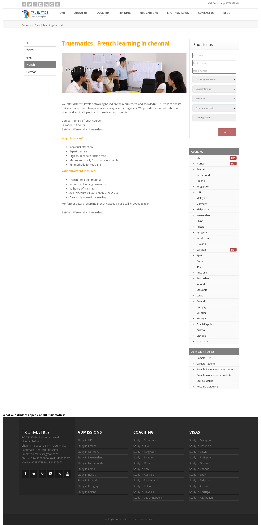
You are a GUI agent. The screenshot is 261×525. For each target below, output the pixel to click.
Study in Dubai (142, 463)
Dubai (200, 261)
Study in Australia (144, 474)
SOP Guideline (205, 381)
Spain (200, 255)
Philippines (203, 209)
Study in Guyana (199, 463)
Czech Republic (205, 324)
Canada (201, 249)
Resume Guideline (207, 386)
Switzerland (203, 278)
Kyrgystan (202, 232)
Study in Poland (87, 480)
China (200, 221)
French (30, 64)
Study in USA (141, 446)
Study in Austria (198, 486)
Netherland (203, 175)
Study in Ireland (142, 486)
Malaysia (202, 198)
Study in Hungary (88, 486)
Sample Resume (206, 363)
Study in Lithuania (200, 446)
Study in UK (85, 440)
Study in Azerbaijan (201, 497)
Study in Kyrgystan (144, 451)
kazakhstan (203, 238)
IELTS (29, 43)
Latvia (200, 295)
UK (198, 158)
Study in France (87, 446)
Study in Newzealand (90, 457)
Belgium (201, 312)
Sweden (201, 169)
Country (26, 25)
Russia (200, 226)
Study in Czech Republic (147, 497)
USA (199, 192)
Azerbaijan (203, 341)
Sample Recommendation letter (215, 369)
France (200, 163)
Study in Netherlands (90, 463)
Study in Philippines (201, 457)
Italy (199, 267)
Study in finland (87, 491)
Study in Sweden (143, 457)
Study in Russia (87, 474)
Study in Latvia (198, 451)
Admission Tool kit (202, 351)
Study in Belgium (199, 480)
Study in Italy (141, 468)
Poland (201, 301)
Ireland (201, 284)
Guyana (201, 244)
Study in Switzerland (145, 480)
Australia (202, 272)
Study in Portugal (199, 491)
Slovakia (202, 335)
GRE (29, 57)
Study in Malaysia (200, 440)
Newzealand (204, 215)
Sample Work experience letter (215, 375)
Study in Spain (198, 474)
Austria (201, 330)
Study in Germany (88, 451)
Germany (202, 203)
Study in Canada (199, 468)
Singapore (203, 186)
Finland (201, 180)
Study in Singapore (144, 440)
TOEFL (30, 50)
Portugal (201, 318)
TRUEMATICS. (148, 519)
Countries (197, 151)
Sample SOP (204, 358)
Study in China (86, 468)
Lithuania (202, 289)
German (31, 72)
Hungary (202, 307)
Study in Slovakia (143, 491)
